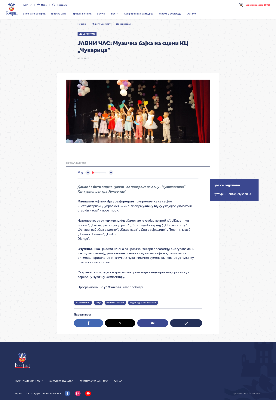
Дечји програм (123, 24)
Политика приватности (29, 380)
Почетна (82, 24)
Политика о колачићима (93, 380)
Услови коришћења (61, 380)
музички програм (115, 303)
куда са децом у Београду (143, 303)
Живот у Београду (101, 24)
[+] (111, 172)
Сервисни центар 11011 (258, 5)
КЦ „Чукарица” (83, 303)
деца (98, 303)
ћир (25, 5)
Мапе (44, 5)
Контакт (118, 380)
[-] (87, 172)
